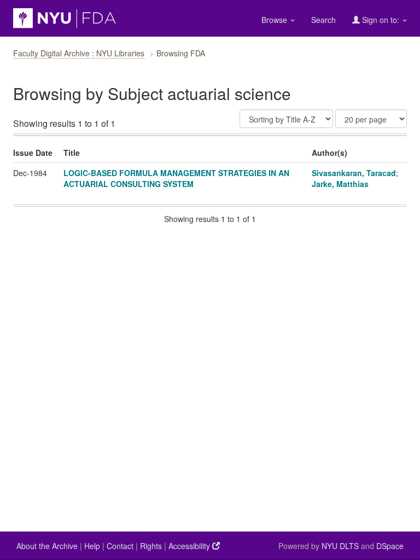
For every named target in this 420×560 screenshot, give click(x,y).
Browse (275, 19)
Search (323, 19)
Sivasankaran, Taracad (354, 172)
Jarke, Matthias (340, 183)
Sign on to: (380, 19)
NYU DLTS (340, 545)
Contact (120, 545)
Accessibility (190, 545)
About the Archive (47, 545)
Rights (151, 545)
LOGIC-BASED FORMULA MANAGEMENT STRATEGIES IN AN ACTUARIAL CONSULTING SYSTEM (176, 178)
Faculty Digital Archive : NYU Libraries (78, 53)
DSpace (390, 545)
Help (92, 545)
